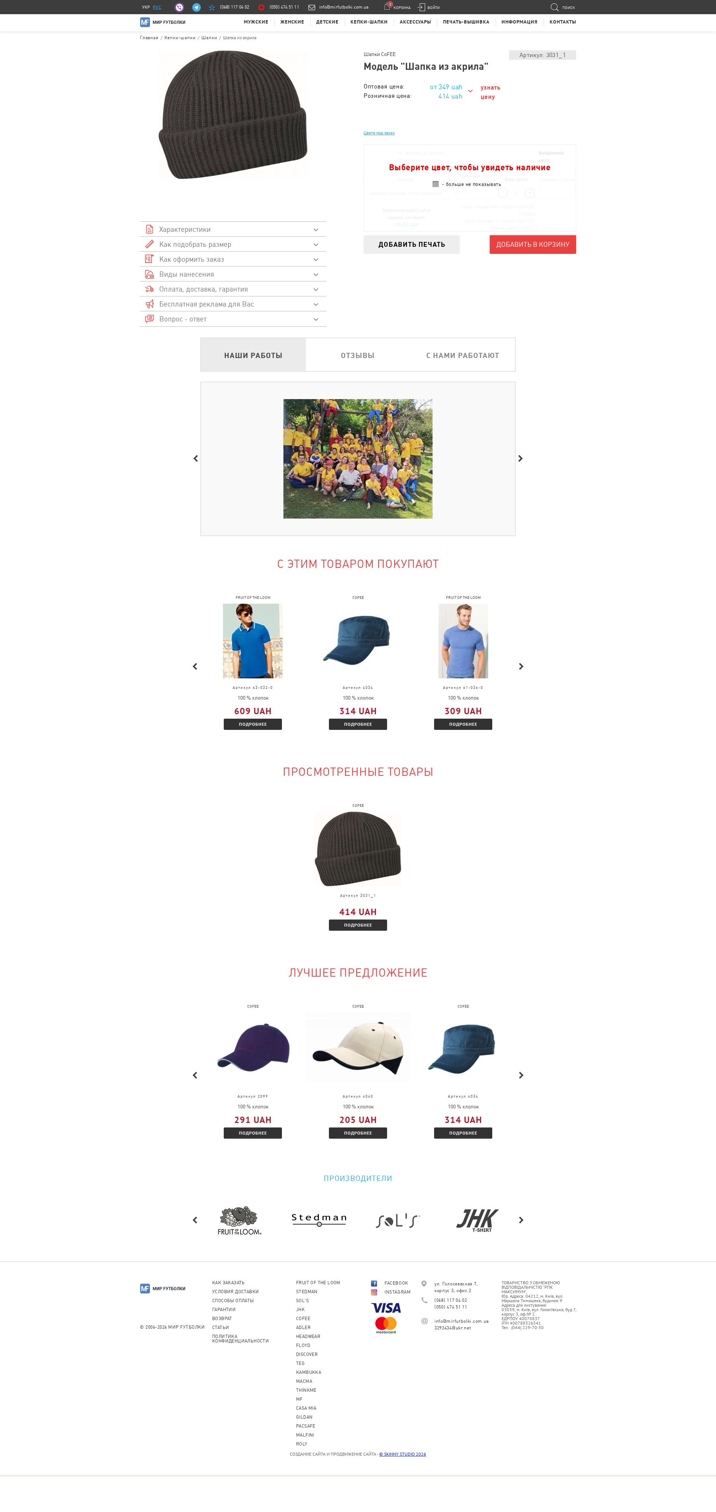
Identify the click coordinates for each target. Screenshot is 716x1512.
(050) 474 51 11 (284, 7)
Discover (307, 1354)
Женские (292, 22)
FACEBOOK (396, 1283)
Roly (301, 1444)
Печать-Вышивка (466, 22)
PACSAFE (305, 1426)
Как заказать (228, 1282)
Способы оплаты (233, 1300)
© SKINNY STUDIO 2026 (402, 1454)
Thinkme (306, 1390)
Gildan (304, 1417)
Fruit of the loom (318, 1282)
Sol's (302, 1300)
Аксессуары (415, 22)
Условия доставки (235, 1291)
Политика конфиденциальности (240, 1339)
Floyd (303, 1345)
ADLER (303, 1327)
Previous (195, 459)
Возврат (222, 1318)
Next (520, 459)
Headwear (308, 1336)
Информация (520, 22)
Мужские (256, 22)
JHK (300, 1309)
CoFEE (303, 1318)
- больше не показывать (471, 184)
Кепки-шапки (369, 22)
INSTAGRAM (397, 1292)
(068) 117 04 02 (234, 7)
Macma (304, 1381)
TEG (300, 1363)
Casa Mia (306, 1408)
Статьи (220, 1327)
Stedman (307, 1291)
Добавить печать (412, 244)
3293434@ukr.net (452, 1328)
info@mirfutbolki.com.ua (343, 7)
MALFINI (305, 1435)
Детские (327, 22)
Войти (433, 8)
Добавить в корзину (532, 244)
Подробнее (253, 724)
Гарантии (224, 1309)
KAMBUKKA (308, 1372)
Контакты (563, 22)
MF (299, 1399)
